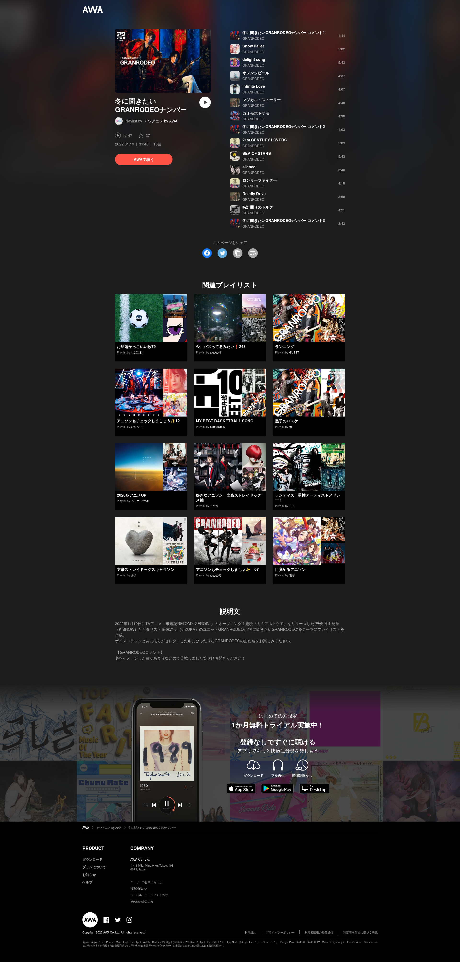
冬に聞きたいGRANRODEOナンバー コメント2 (283, 126)
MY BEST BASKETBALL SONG (224, 420)
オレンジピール (255, 72)
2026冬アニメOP (131, 495)
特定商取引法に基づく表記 (360, 932)
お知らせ (89, 874)
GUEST (294, 352)
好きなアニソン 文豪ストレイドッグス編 (228, 497)
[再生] (205, 102)
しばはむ (137, 352)
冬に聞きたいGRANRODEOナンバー (152, 827)
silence (248, 166)
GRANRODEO (253, 38)
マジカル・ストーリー (261, 99)
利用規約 (250, 932)
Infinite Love (253, 86)
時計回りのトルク (257, 207)
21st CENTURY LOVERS (264, 140)
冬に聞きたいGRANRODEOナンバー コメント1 (283, 32)
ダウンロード (92, 859)
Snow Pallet (253, 46)
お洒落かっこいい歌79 (136, 346)
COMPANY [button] (142, 848)
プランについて (94, 866)
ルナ (134, 575)
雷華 (292, 575)
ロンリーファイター (259, 180)
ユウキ (214, 506)
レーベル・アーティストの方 (149, 895)
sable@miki (217, 426)
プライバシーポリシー (280, 932)
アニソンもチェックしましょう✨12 (148, 420)
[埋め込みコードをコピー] (253, 253)
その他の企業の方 (141, 901)
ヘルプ (87, 882)
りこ (292, 506)
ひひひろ (216, 352)
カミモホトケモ (255, 113)
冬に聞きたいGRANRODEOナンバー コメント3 (283, 220)
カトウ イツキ (140, 501)
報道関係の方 (139, 888)
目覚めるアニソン (290, 569)
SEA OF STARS (256, 153)
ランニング (284, 346)
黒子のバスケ (286, 420)
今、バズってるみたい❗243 (221, 346)
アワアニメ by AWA (161, 121)
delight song (253, 59)
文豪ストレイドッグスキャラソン (145, 569)
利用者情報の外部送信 (319, 932)
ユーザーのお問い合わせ (146, 882)
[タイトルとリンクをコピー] (237, 253)
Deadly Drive (254, 193)
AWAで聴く (144, 159)
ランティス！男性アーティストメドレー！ (307, 497)
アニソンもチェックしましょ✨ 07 (227, 569)
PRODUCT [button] (93, 848)
